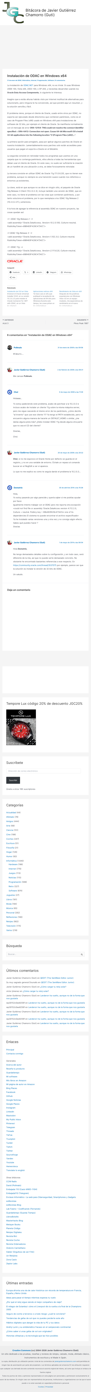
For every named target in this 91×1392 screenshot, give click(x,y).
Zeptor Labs (11, 1263)
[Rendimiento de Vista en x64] (72, 298)
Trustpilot (10, 1139)
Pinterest (10, 1123)
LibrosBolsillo (12, 1216)
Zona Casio (11, 1259)
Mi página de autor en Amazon (20, 1084)
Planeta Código (13, 1228)
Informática (26, 80)
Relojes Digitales (14, 1232)
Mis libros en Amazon (16, 1080)
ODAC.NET (28, 85)
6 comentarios (60, 80)
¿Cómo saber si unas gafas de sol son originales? (29, 1331)
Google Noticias (13, 1100)
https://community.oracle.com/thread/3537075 (34, 565)
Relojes (9, 921)
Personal (10, 912)
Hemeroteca (12, 1166)
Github (9, 1096)
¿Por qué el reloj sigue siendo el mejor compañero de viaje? (34, 1302)
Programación (42, 80)
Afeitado (10, 817)
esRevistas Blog (13, 1205)
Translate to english (15, 1170)
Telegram (10, 1127)
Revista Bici (11, 1236)
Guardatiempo (12, 1072)
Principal (10, 1049)
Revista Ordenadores (16, 1244)
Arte (8, 826)
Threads (10, 1131)
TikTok (9, 1135)
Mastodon (11, 1115)
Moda (8, 904)
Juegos (12, 873)
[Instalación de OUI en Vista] (20, 298)
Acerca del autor (14, 1065)
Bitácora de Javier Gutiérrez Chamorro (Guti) (51, 12)
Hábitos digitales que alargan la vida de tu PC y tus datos (32, 1322)
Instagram (10, 1108)
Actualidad (11, 812)
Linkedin (10, 1111)
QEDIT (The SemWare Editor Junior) (56, 978)
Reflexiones (11, 917)
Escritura (10, 843)
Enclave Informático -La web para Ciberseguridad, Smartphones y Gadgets (41, 1197)
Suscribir (13, 780)
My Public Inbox (13, 1119)
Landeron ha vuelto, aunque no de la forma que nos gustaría (56, 1003)
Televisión (11, 926)
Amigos (9, 821)
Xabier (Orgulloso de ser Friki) (20, 1252)
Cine (8, 834)
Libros (9, 899)
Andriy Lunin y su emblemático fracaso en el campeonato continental (38, 1327)
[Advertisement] (45, 43)
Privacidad (49, 1387)
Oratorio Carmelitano (15, 1248)
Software (51, 80)
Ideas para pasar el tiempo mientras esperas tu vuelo (31, 1297)
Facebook (10, 1092)
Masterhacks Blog (14, 1220)
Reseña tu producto (15, 1069)
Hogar (9, 852)
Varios (9, 930)
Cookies (41, 1387)
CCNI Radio (11, 1181)
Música (9, 908)
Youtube (10, 1162)
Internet (33, 80)
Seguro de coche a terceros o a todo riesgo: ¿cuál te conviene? (35, 1314)
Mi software (11, 1076)
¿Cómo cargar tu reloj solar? (53, 987)
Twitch (9, 1147)
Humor (9, 856)
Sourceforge (12, 1155)
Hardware (13, 864)
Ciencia (9, 830)
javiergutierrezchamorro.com (65, 1361)
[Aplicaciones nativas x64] (46, 298)
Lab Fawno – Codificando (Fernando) (23, 1209)
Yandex (9, 1158)
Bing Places (11, 1088)
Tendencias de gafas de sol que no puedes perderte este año (35, 1318)
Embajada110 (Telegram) (17, 1193)
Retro (11, 886)
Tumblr (9, 1143)
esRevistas (11, 1201)
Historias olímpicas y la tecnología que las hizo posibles (32, 1336)
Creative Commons (21, 1350)
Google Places (13, 1104)
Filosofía (10, 848)
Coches (9, 839)
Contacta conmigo (14, 1053)
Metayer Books (13, 1224)
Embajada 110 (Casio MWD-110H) (21, 1189)
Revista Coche (13, 1240)
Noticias (12, 877)
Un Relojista (11, 1256)
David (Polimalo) (13, 1185)
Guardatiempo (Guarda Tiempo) (21, 1213)
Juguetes (10, 895)
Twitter (9, 1151)
